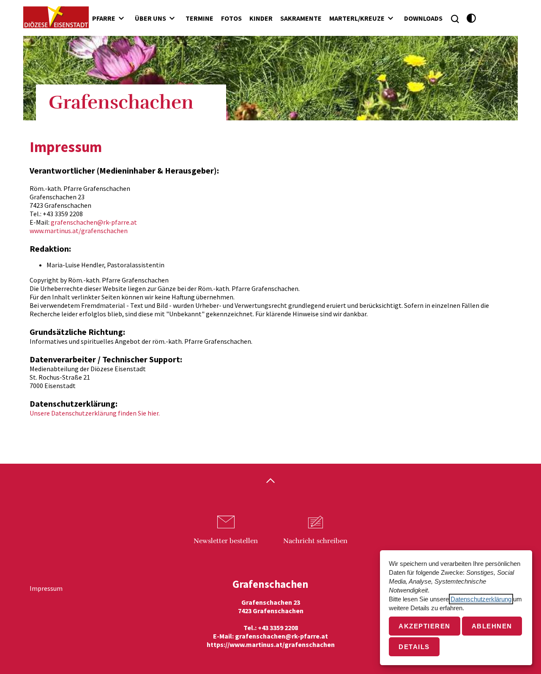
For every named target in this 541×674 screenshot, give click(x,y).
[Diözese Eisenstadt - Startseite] (56, 17)
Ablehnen (492, 626)
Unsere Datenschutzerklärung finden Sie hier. (95, 413)
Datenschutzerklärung (481, 599)
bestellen (226, 541)
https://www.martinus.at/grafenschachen (271, 644)
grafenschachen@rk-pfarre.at (94, 222)
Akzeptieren (425, 626)
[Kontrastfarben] (471, 18)
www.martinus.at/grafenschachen (79, 230)
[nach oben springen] (270, 481)
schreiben (315, 541)
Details (414, 646)
